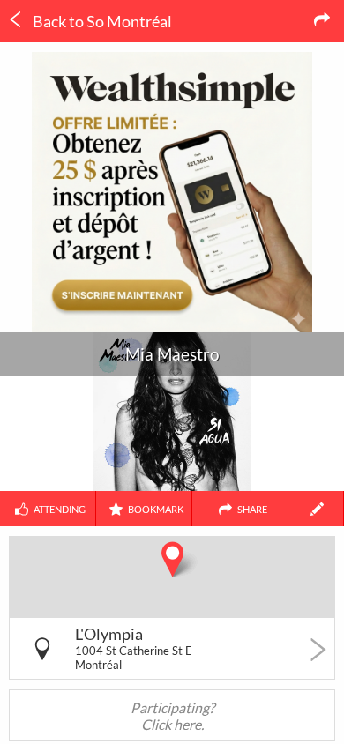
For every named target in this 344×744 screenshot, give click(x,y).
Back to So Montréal (101, 21)
